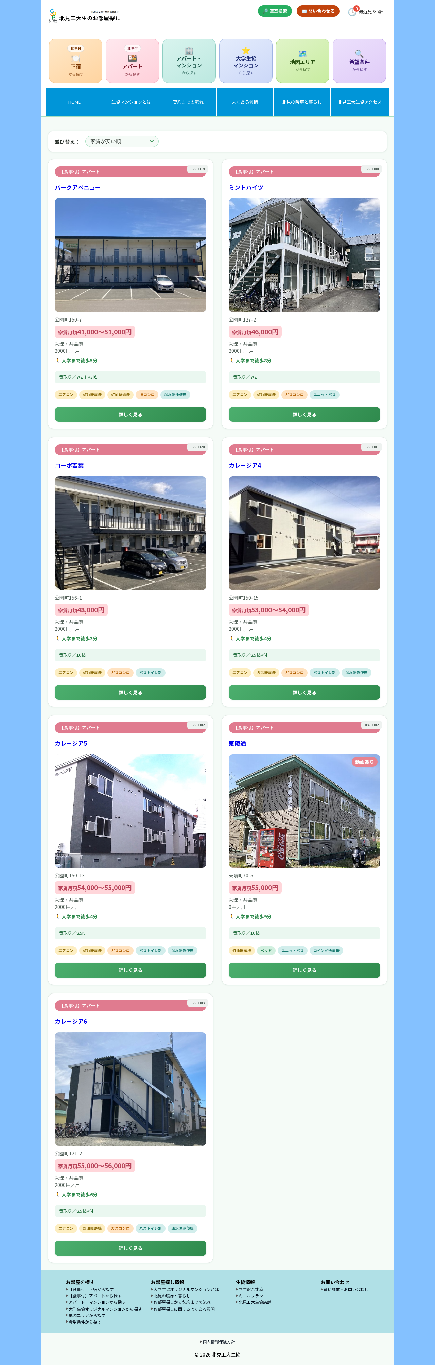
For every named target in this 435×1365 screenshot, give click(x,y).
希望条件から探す (85, 1322)
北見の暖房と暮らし (302, 102)
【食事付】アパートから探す (95, 1295)
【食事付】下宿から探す (91, 1289)
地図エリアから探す (87, 1315)
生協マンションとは (131, 102)
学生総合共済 (251, 1289)
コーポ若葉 (69, 465)
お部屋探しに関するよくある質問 (184, 1309)
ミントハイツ (246, 187)
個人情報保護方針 (219, 1341)
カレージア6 (71, 1021)
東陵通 (237, 743)
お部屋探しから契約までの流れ (182, 1302)
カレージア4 (245, 465)
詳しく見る (130, 414)
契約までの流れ (188, 102)
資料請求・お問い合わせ (346, 1289)
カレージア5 (71, 743)
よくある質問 (245, 102)
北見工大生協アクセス (360, 102)
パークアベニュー (78, 187)
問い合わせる (318, 10)
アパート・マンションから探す (97, 1302)
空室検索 (275, 10)
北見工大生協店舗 (255, 1302)
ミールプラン (251, 1295)
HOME (74, 102)
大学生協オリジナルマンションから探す (105, 1309)
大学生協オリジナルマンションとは (186, 1289)
